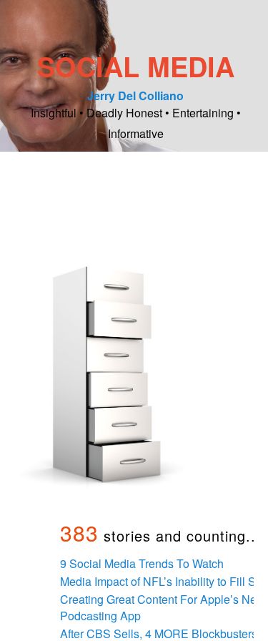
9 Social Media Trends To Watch (142, 563)
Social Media (135, 66)
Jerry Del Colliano (135, 95)
